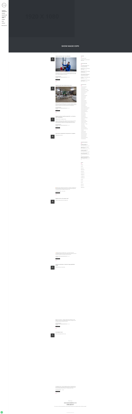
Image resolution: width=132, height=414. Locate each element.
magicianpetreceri (83, 105)
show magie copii (83, 126)
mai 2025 (82, 182)
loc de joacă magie (83, 90)
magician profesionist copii (84, 111)
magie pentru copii (83, 116)
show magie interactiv (83, 127)
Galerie (3, 19)
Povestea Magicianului (4, 11)
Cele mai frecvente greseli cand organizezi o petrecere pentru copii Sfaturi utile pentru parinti (85, 157)
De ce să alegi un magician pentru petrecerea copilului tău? (85, 65)
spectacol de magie (83, 132)
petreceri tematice (83, 122)
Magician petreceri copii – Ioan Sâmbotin (63, 56)
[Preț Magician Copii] (75, 389)
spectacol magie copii (83, 136)
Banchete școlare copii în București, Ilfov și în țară (85, 68)
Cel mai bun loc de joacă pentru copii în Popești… (85, 77)
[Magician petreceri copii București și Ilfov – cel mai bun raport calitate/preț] (75, 124)
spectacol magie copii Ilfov (84, 137)
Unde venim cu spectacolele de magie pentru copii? (61, 125)
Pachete (3, 13)
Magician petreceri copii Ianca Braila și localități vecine (85, 71)
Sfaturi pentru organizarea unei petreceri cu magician (65, 133)
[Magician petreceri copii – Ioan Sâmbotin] (75, 76)
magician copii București (84, 95)
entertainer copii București (84, 89)
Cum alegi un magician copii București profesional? (84, 144)
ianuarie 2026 (82, 171)
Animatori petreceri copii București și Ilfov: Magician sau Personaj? (85, 74)
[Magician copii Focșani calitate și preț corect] (75, 107)
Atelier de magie (4, 17)
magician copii (82, 94)
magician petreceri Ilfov (84, 110)
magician (88, 90)
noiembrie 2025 (82, 174)
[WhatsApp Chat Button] (2, 412)
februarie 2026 (82, 169)
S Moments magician (83, 131)
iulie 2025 (82, 179)
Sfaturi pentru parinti (58, 76)
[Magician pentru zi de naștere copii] (75, 256)
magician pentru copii (83, 101)
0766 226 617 (4, 25)
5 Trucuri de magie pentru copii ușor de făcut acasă (85, 80)
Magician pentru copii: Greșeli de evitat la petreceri (85, 147)
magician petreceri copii (84, 106)
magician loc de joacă (83, 100)
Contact (3, 23)
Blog (3, 21)
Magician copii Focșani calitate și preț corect (64, 85)
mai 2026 (82, 166)
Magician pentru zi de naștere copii (62, 198)
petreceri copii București (84, 121)
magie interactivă (83, 115)
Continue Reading (58, 79)
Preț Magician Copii (59, 332)
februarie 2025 (82, 187)
